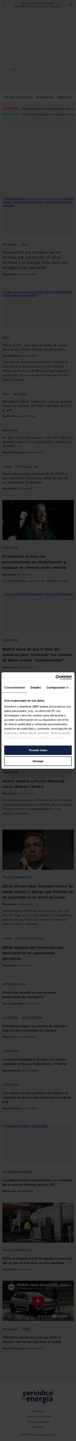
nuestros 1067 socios (34, 706)
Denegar (38, 761)
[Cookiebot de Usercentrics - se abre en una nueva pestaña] (55, 677)
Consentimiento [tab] (14, 687)
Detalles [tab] (35, 687)
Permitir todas (38, 750)
